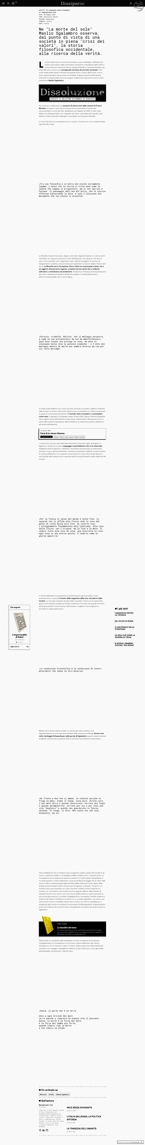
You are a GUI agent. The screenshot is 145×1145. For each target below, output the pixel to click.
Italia (46, 23)
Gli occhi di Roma (124, 621)
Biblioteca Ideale (51, 17)
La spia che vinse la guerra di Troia (125, 636)
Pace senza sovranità (79, 1107)
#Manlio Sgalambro (62, 1094)
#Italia (51, 1094)
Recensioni (50, 19)
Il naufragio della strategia (124, 628)
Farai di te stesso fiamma (52, 433)
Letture (49, 21)
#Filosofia (43, 1094)
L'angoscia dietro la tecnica (124, 614)
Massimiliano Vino (46, 1105)
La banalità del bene (66, 927)
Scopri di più (135, 1142)
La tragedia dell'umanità (81, 1128)
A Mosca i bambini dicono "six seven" (124, 644)
